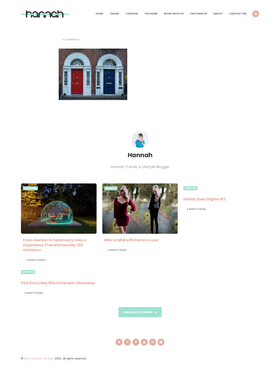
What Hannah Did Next (39, 358)
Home (99, 13)
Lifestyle (190, 188)
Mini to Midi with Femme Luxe (131, 240)
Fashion (132, 13)
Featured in (198, 13)
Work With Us (174, 13)
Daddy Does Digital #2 (204, 199)
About (218, 13)
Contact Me (237, 13)
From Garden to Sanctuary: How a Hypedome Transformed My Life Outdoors (54, 245)
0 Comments (70, 39)
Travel (114, 13)
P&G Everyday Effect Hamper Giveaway (58, 283)
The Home (150, 13)
